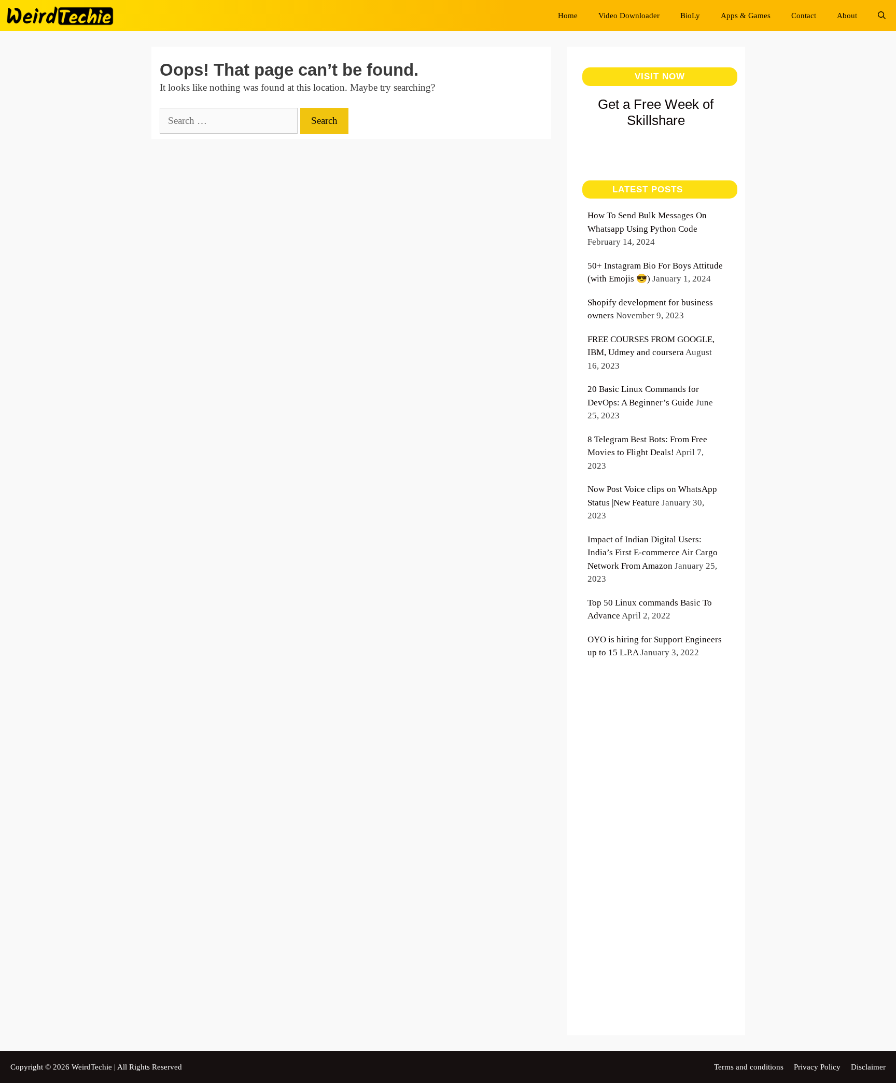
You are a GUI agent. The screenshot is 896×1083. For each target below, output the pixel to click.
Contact (803, 15)
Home (568, 15)
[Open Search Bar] (881, 15)
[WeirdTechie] (62, 15)
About (847, 15)
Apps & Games (746, 15)
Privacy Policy (817, 1067)
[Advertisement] (655, 859)
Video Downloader (629, 15)
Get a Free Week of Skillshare (655, 112)
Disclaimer (868, 1067)
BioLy (690, 15)
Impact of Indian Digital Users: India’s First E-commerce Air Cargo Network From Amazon (652, 553)
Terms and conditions (748, 1067)
